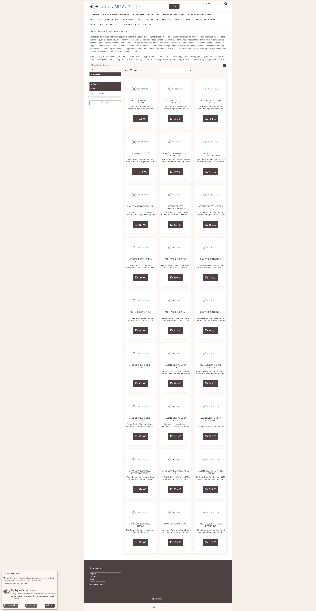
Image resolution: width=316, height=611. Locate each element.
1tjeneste (15, 598)
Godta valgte (31, 605)
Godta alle (49, 605)
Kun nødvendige (10, 605)
